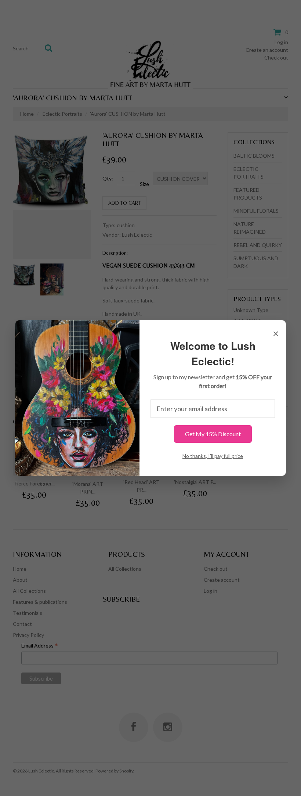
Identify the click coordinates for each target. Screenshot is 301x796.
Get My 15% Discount (213, 433)
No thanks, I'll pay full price (212, 456)
